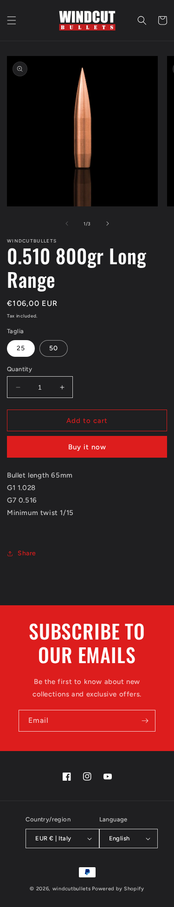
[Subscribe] (145, 721)
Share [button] (27, 553)
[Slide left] (67, 223)
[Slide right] (107, 223)
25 (21, 348)
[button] (11, 20)
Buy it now (87, 447)
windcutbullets (71, 889)
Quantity (19, 369)
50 (53, 348)
